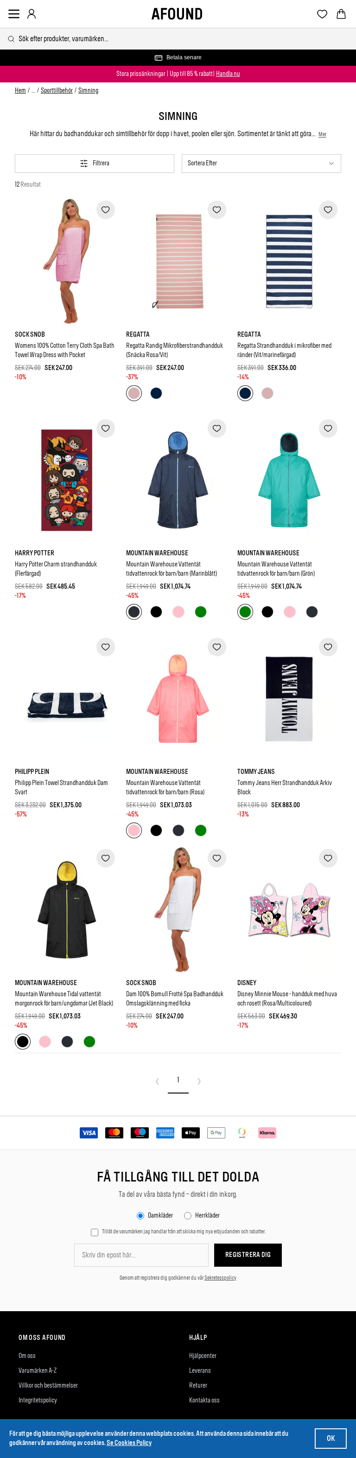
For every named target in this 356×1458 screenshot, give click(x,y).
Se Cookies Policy (129, 1443)
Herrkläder (207, 1215)
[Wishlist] (322, 14)
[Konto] (31, 14)
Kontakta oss (204, 1400)
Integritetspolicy (38, 1400)
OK (331, 1438)
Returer (198, 1385)
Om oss (27, 1356)
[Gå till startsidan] (177, 14)
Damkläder (160, 1215)
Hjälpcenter (202, 1356)
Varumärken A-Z (38, 1371)
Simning (88, 90)
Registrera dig (248, 1255)
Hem (20, 90)
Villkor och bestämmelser (48, 1385)
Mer (322, 134)
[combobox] (178, 38)
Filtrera (101, 163)
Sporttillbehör (57, 90)
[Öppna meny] (14, 13)
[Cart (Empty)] (341, 14)
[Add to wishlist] (105, 210)
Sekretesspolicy (220, 1278)
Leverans (200, 1371)
